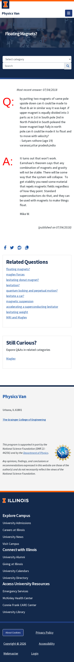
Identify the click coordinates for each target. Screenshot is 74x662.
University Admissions (17, 523)
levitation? (13, 285)
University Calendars (16, 571)
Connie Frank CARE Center (19, 605)
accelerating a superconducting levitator (32, 307)
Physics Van (14, 396)
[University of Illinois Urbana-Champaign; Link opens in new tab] (5, 5)
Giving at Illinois (13, 564)
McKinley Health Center (18, 598)
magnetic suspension (19, 301)
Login (34, 653)
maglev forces (15, 274)
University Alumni (14, 557)
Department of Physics (35, 452)
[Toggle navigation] (68, 13)
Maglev (10, 359)
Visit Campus (11, 544)
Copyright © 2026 (14, 644)
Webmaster (10, 653)
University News (13, 537)
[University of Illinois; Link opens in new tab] (16, 500)
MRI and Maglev (16, 317)
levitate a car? (15, 296)
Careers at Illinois (14, 530)
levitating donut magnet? (22, 280)
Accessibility (47, 644)
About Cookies (13, 632)
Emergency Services (15, 591)
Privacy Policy (44, 632)
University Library (14, 612)
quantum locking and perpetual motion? (32, 290)
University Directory (15, 578)
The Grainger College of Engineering (24, 419)
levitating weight (17, 312)
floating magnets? (18, 269)
